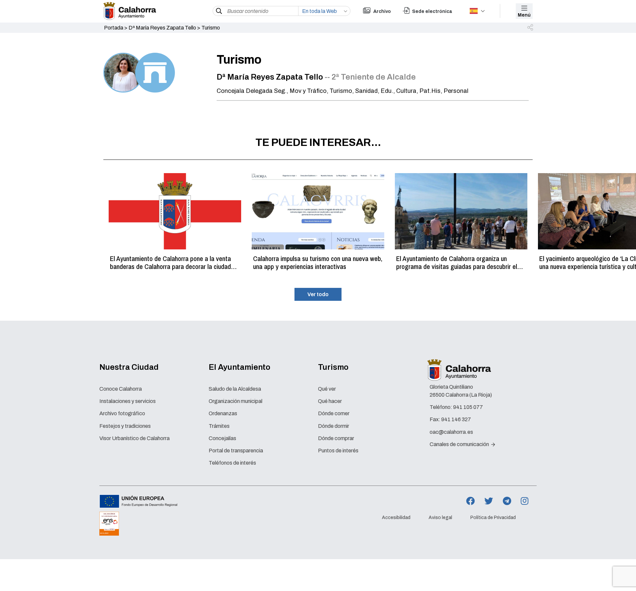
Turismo (333, 367)
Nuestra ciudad (129, 367)
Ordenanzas (223, 413)
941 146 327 (456, 419)
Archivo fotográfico (122, 413)
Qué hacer (330, 401)
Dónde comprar (336, 438)
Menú (524, 15)
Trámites (219, 426)
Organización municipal (235, 401)
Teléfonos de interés (232, 463)
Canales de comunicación (460, 444)
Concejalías (222, 438)
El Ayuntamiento (239, 367)
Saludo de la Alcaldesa (235, 389)
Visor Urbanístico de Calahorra (134, 438)
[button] (530, 28)
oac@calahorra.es (451, 432)
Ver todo (318, 294)
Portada (113, 28)
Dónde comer (333, 413)
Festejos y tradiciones (125, 426)
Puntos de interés (338, 450)
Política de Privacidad (493, 517)
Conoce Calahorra (120, 389)
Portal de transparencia (236, 450)
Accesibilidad (396, 517)
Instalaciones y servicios (127, 401)
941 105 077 (468, 407)
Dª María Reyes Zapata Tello (162, 28)
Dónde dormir (333, 426)
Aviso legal (440, 517)
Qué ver (327, 389)
